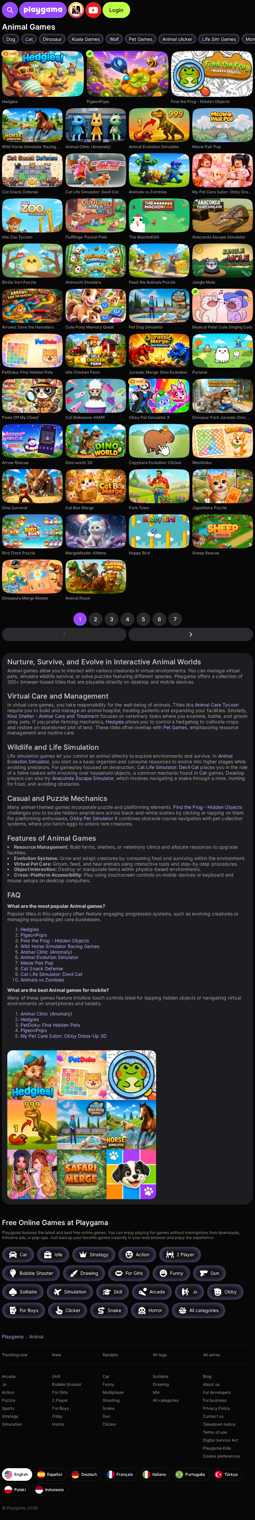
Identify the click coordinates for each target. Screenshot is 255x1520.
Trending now (15, 1354)
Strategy (10, 1416)
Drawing (161, 1384)
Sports (8, 1408)
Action (8, 1392)
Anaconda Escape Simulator (83, 778)
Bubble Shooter (66, 1384)
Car (106, 1376)
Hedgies (115, 721)
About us (211, 1384)
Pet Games (175, 727)
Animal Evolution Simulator (49, 957)
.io (4, 1384)
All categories (166, 1400)
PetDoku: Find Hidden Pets (50, 1025)
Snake (109, 1408)
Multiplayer (113, 1392)
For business (214, 1400)
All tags (160, 1354)
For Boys (60, 1408)
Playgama (13, 1336)
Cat (203, 773)
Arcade (9, 1376)
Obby (57, 1416)
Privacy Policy (216, 1408)
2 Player (60, 1400)
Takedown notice (219, 1424)
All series (211, 1354)
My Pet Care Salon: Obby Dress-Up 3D (64, 1036)
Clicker (109, 1424)
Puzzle (8, 1400)
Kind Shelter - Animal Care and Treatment (53, 716)
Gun (106, 1416)
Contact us (213, 1416)
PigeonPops (34, 935)
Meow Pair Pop (37, 963)
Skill (56, 1376)
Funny (109, 1384)
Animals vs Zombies (42, 980)
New (56, 1354)
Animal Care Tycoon (217, 705)
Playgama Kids (217, 1448)
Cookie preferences (221, 1456)
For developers (217, 1392)
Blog (207, 1376)
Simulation (12, 1424)
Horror (58, 1424)
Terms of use (215, 1432)
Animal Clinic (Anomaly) (46, 952)
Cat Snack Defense (42, 968)
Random (110, 1354)
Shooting (111, 1400)
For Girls (60, 1392)
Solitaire (160, 1376)
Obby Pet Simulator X (93, 818)
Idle (156, 1392)
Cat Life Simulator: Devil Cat (168, 767)
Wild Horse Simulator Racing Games (60, 946)
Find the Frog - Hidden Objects (207, 807)
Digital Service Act (220, 1440)
